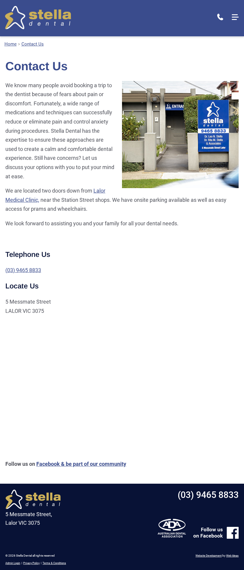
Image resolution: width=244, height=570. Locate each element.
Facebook (48, 464)
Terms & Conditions (54, 563)
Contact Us (32, 44)
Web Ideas (232, 555)
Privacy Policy (31, 563)
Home (10, 44)
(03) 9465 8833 (220, 17)
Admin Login (12, 563)
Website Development (208, 555)
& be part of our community (93, 464)
